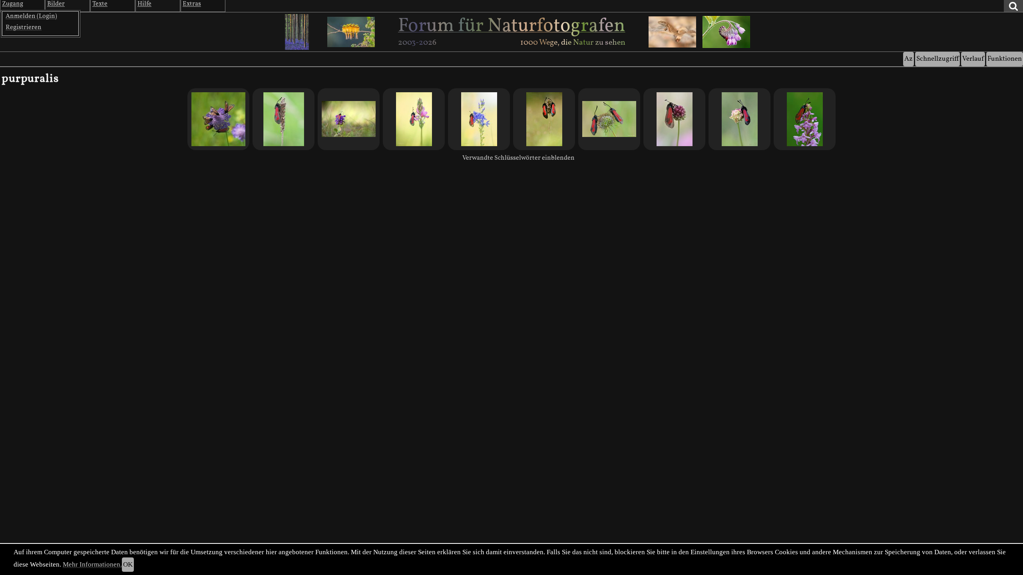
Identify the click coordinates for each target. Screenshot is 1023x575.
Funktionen (1004, 58)
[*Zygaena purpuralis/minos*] (283, 119)
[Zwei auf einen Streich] (609, 119)
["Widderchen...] (805, 119)
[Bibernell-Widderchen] (479, 119)
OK (128, 564)
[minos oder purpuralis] (674, 119)
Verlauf (973, 58)
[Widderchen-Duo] (544, 119)
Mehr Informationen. (92, 564)
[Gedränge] (218, 119)
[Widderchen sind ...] (414, 119)
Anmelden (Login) (31, 16)
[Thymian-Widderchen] (739, 119)
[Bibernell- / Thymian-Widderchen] (349, 119)
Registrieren (24, 27)
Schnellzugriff (937, 58)
